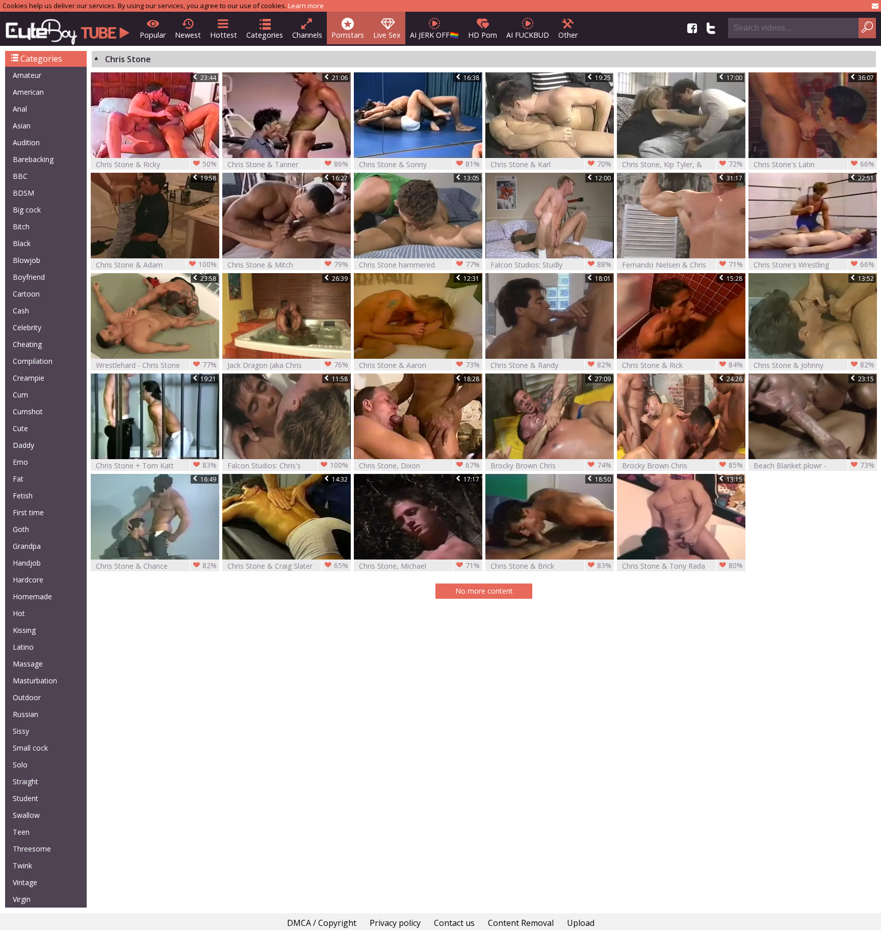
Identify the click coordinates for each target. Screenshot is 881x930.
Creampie (28, 378)
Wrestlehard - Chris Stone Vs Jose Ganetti (156, 365)
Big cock (27, 210)
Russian (25, 714)
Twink (22, 865)
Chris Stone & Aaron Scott (419, 365)
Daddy (23, 445)
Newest (188, 35)
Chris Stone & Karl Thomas (550, 164)
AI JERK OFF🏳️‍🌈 (434, 35)
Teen (21, 832)
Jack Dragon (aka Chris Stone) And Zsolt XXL (287, 365)
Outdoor (27, 697)
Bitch (21, 226)
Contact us (454, 923)
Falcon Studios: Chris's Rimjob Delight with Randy (287, 465)
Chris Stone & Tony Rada (682, 566)
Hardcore (28, 579)
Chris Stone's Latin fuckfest (814, 164)
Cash (21, 310)
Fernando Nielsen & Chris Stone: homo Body (682, 264)
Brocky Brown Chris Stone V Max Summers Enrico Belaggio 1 (550, 465)
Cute (20, 428)
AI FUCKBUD (527, 35)
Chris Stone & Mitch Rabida (287, 264)
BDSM (23, 193)
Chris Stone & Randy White (550, 365)
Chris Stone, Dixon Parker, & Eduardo (419, 465)
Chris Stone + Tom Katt (156, 465)
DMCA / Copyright (321, 923)
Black (22, 243)
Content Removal (521, 923)
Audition (26, 142)
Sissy (21, 731)
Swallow (26, 815)
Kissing (24, 630)
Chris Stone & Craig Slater (287, 566)
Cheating (27, 344)
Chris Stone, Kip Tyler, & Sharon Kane (682, 164)
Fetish (23, 495)
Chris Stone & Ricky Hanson (156, 164)
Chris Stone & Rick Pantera (682, 365)
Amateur (27, 75)
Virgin (22, 899)
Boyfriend (29, 277)
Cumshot (28, 411)
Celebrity (27, 327)
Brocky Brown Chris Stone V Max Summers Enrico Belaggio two (682, 465)
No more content (484, 591)
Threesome (32, 849)
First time (28, 512)
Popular (153, 35)
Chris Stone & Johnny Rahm (814, 365)
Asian (22, 125)
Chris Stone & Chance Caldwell (156, 566)
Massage (28, 664)
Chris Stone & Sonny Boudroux (419, 164)
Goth (21, 529)
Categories (264, 35)
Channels (307, 35)
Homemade (32, 596)
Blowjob (26, 260)
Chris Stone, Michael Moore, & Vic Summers (419, 566)
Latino (23, 647)
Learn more (306, 5)
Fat (18, 479)
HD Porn (482, 35)
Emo (20, 462)
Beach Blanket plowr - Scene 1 (814, 465)
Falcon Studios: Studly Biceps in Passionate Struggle (550, 264)
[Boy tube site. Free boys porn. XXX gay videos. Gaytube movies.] (67, 29)
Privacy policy (395, 923)
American (28, 92)
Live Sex (387, 35)
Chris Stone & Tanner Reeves (287, 164)
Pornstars (347, 35)
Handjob (27, 563)
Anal (20, 109)
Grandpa (27, 546)
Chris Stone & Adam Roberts (156, 264)
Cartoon (26, 294)
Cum (20, 395)
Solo (20, 764)
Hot (19, 613)
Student (25, 798)
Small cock (30, 748)
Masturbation (35, 680)
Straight (25, 781)
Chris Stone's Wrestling (814, 264)
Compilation (33, 361)
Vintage (25, 882)
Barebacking (33, 159)
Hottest (223, 35)
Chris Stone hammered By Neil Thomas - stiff (419, 264)
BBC (20, 176)
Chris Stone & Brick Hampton (550, 566)
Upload (580, 923)
